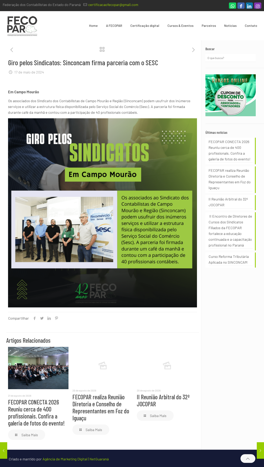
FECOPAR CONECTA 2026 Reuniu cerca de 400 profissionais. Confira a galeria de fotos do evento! (36, 412)
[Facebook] (241, 6)
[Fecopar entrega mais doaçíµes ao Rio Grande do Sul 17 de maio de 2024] (3, 450)
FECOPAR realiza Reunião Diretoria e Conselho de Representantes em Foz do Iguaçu (100, 407)
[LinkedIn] (249, 6)
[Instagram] (257, 6)
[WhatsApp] (232, 6)
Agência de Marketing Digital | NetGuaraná (75, 459)
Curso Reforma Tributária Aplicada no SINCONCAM (229, 259)
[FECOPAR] (22, 25)
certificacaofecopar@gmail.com (113, 4)
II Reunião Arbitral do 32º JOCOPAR (163, 400)
